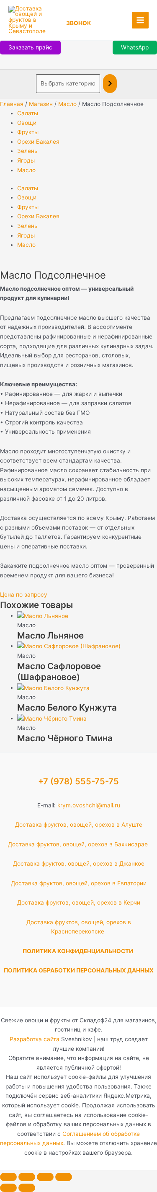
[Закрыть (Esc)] (63, 1177)
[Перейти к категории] (110, 83)
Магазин (41, 104)
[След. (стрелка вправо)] (26, 1188)
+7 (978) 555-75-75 (78, 781)
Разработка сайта (34, 1039)
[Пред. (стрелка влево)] (8, 1188)
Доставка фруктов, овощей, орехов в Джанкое (78, 863)
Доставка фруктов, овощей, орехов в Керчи (78, 902)
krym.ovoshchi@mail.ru (88, 805)
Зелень (27, 150)
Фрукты (28, 132)
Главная (11, 104)
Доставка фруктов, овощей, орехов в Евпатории (79, 883)
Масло (67, 104)
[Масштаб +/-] (8, 1177)
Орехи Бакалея (38, 141)
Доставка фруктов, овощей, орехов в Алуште (78, 824)
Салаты (27, 113)
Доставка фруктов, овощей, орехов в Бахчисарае (78, 844)
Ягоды (26, 160)
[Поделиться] (45, 1177)
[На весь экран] (26, 1177)
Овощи (26, 122)
